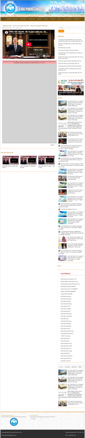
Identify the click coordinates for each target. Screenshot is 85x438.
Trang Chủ (3, 18)
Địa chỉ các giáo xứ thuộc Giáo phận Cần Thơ (69, 61)
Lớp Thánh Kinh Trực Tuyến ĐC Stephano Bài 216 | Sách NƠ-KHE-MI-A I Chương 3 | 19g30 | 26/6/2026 (70, 205)
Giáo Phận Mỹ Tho (65, 353)
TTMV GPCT (76, 19)
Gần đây (61, 367)
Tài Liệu (59, 19)
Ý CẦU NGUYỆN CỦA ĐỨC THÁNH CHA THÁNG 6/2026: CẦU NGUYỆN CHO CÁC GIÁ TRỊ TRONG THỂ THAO (70, 233)
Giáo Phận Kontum (65, 328)
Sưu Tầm (52, 19)
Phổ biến (67, 367)
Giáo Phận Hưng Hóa (66, 299)
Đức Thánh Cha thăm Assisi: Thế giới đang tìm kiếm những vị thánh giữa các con (75, 134)
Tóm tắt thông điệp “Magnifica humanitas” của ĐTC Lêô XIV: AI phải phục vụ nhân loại (75, 245)
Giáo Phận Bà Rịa (65, 338)
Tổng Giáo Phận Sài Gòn (67, 333)
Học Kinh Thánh (67, 19)
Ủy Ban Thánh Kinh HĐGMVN (68, 291)
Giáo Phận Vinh (65, 318)
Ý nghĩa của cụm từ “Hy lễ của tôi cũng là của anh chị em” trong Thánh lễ (75, 191)
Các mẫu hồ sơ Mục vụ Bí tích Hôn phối (68, 50)
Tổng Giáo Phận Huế (66, 321)
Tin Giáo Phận (23, 19)
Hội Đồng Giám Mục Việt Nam (68, 286)
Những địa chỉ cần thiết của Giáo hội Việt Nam (70, 66)
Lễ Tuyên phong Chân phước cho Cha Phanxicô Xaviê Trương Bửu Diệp (74, 178)
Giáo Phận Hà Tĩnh (65, 306)
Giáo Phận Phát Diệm (66, 313)
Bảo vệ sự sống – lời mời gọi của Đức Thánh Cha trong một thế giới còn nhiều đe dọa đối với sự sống (70, 165)
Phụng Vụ (39, 19)
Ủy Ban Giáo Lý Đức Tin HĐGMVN (69, 289)
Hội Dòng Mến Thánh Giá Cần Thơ (69, 281)
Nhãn (80, 367)
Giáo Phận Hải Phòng (66, 304)
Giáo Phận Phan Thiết (66, 346)
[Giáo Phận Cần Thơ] (42, 8)
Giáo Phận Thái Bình (66, 308)
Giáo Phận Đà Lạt (65, 341)
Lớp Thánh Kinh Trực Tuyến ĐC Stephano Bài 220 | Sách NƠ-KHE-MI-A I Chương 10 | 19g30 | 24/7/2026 (70, 160)
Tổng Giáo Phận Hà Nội (67, 294)
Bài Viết (46, 19)
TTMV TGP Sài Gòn (66, 336)
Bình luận (74, 367)
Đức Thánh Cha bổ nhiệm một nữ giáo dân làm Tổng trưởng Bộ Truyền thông (75, 239)
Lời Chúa (9, 19)
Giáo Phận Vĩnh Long (66, 358)
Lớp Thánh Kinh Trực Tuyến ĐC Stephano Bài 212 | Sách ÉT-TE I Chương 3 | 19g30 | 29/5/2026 (70, 252)
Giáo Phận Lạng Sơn (66, 296)
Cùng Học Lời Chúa (65, 361)
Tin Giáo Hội (31, 19)
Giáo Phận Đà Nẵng (66, 323)
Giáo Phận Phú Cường (66, 351)
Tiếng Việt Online (8, 27)
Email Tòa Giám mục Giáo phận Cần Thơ (68, 63)
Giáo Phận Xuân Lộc (66, 348)
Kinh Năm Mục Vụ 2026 (64, 47)
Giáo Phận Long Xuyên (66, 356)
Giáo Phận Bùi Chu (65, 311)
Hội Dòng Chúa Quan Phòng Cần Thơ (70, 284)
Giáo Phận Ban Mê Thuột (67, 331)
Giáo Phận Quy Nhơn (66, 326)
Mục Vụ (15, 19)
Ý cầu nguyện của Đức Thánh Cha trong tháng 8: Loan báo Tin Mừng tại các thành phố (75, 140)
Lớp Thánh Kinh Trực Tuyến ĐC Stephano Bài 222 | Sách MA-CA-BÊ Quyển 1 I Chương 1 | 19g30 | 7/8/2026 (70, 147)
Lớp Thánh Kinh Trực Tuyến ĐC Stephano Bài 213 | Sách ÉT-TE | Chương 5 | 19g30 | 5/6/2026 (70, 227)
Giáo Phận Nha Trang (66, 343)
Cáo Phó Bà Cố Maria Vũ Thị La (69, 209)
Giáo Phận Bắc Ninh (66, 301)
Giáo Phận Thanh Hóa (66, 316)
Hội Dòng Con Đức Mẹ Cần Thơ (68, 279)
